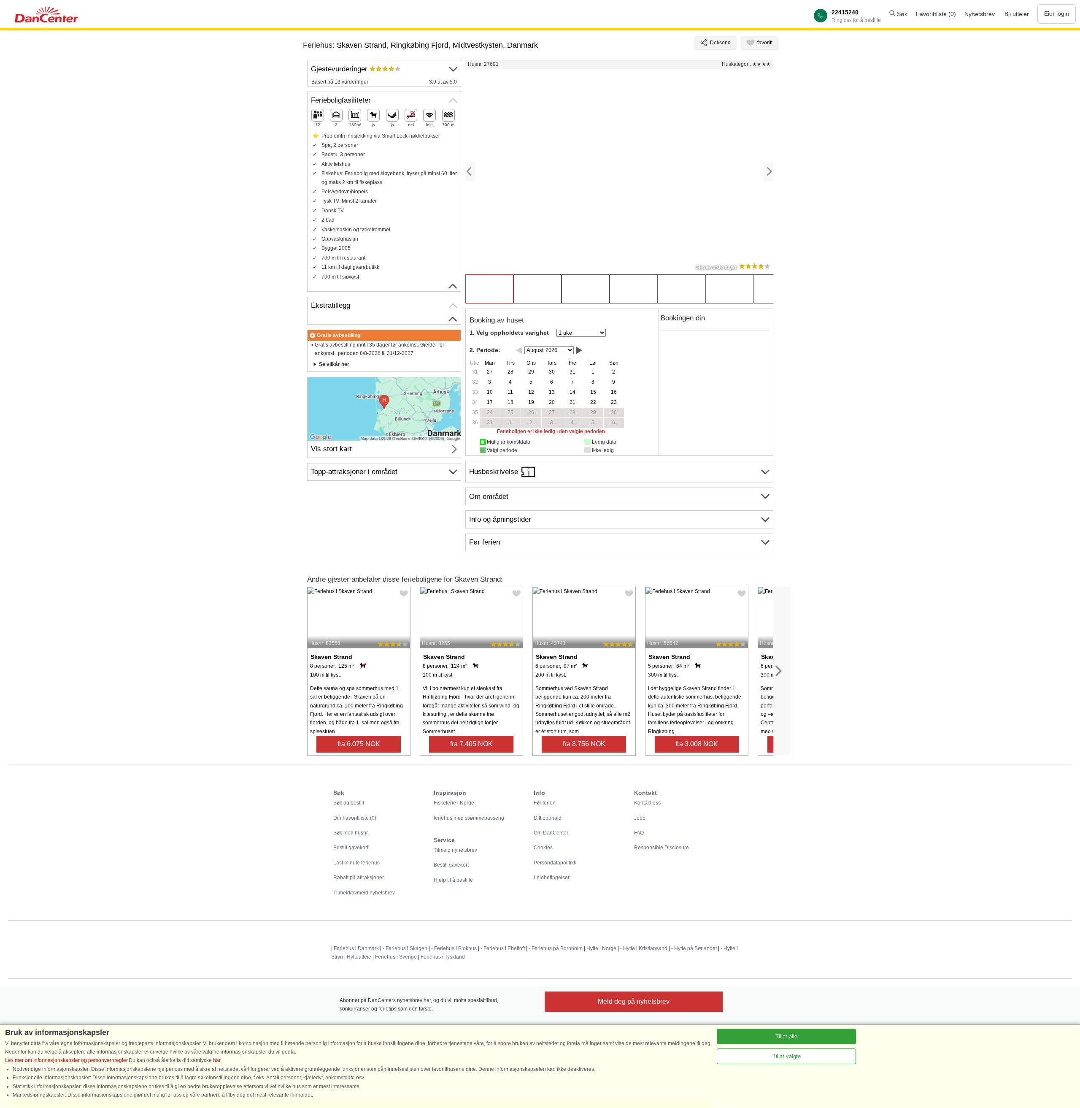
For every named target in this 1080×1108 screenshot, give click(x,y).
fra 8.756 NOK (584, 744)
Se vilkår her (334, 364)
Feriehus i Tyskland (443, 957)
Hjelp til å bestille (453, 880)
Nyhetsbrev (979, 14)
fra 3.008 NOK (696, 744)
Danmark (522, 45)
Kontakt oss (647, 803)
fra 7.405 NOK (471, 744)
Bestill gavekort (350, 848)
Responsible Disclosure (661, 848)
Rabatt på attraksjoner (358, 877)
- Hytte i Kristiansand (643, 948)
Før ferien (545, 803)
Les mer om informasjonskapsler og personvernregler (66, 1060)
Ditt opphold (548, 818)
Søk (901, 14)
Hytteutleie (359, 957)
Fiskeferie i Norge (454, 803)
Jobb (639, 818)
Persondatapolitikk (555, 863)
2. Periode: (485, 350)
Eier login (1056, 13)
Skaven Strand (361, 45)
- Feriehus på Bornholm (556, 948)
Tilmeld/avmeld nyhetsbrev (364, 893)
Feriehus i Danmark (356, 948)
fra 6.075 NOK (359, 744)
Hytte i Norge (601, 948)
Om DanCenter (551, 833)
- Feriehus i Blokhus (454, 948)
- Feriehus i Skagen (405, 948)
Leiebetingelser (552, 877)
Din (354, 818)
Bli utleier (1016, 14)
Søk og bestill (348, 803)
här (216, 1060)
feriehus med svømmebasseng (469, 818)
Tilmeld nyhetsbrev (455, 850)
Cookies (543, 848)
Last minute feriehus (356, 863)
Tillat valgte (786, 1056)
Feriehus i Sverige (396, 957)
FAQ (639, 833)
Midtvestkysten (478, 45)
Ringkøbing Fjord (419, 45)
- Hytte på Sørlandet (694, 948)
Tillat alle (786, 1036)
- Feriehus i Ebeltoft (503, 948)
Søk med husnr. (351, 833)
